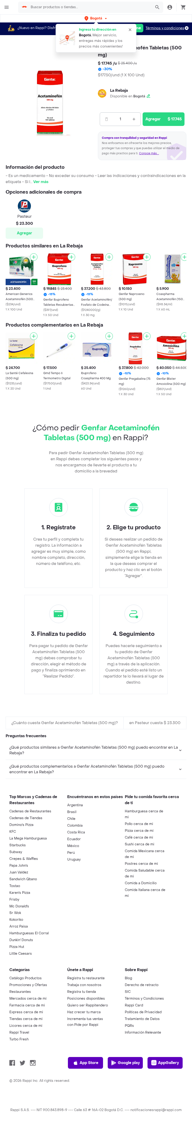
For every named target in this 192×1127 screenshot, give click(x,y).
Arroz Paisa (18, 926)
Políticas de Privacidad (143, 1012)
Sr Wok (15, 913)
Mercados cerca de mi (28, 998)
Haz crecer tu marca (84, 1012)
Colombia (75, 825)
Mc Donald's (19, 906)
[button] (96, 18)
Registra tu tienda (81, 992)
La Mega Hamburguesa (28, 838)
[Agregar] (33, 257)
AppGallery (168, 1062)
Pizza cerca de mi (139, 831)
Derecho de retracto (142, 985)
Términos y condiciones (165, 28)
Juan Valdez (18, 872)
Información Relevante (143, 1032)
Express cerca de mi (26, 1012)
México (73, 846)
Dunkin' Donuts (21, 940)
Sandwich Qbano (23, 879)
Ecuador (74, 839)
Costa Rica (76, 832)
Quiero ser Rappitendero (87, 1005)
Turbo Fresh (19, 1039)
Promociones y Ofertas (28, 985)
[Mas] (134, 119)
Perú (71, 853)
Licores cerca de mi (25, 1026)
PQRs (129, 1026)
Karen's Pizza (19, 893)
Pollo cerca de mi (139, 824)
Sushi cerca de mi (139, 844)
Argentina (75, 805)
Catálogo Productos (25, 978)
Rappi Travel (19, 1032)
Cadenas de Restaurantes (30, 811)
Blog (128, 978)
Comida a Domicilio (141, 883)
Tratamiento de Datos (142, 1019)
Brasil (71, 812)
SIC (128, 992)
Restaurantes (20, 992)
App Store (89, 1062)
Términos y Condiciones (144, 998)
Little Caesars (20, 953)
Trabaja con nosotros (84, 985)
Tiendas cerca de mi (26, 1019)
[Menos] (106, 119)
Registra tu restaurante (86, 978)
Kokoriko (16, 919)
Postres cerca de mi (141, 864)
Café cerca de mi (139, 837)
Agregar (24, 233)
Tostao (14, 886)
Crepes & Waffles (23, 859)
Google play (129, 1062)
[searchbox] (89, 7)
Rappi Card (134, 1005)
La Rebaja (119, 90)
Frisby (14, 899)
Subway (15, 852)
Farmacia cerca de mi (27, 1005)
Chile (71, 819)
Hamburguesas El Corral (29, 933)
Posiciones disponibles (86, 998)
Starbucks (17, 845)
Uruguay (74, 859)
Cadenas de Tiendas (25, 818)
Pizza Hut (16, 947)
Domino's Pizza (21, 825)
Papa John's (18, 865)
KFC (12, 831)
